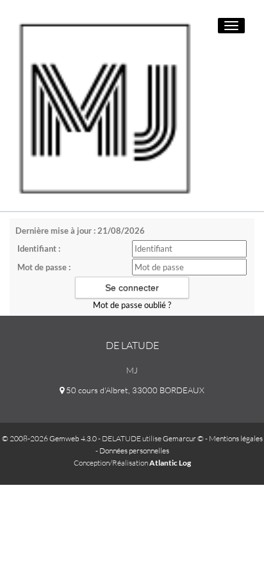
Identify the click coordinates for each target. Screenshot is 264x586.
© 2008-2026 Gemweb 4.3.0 (49, 438)
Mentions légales (236, 438)
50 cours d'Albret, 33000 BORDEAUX (134, 390)
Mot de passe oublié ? (132, 305)
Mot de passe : (43, 267)
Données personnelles (134, 450)
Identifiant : (38, 248)
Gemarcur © (183, 438)
